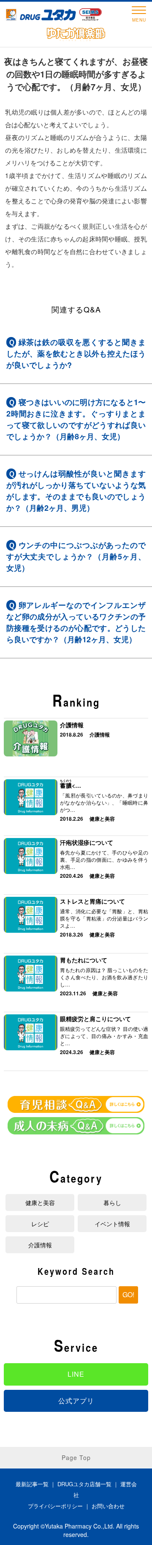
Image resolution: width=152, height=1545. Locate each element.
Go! (128, 1294)
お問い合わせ (108, 1506)
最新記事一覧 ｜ (36, 1484)
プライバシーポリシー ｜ (60, 1506)
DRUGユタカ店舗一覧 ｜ (88, 1484)
